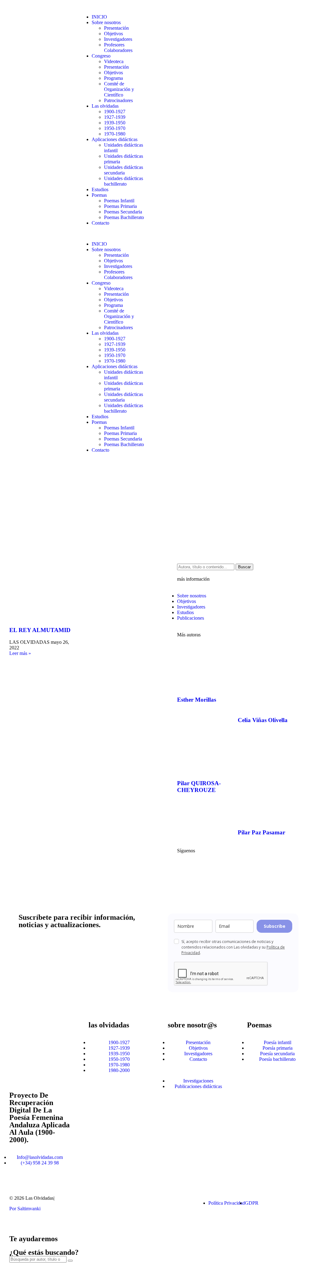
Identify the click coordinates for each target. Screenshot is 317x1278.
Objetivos (113, 33)
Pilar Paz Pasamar (261, 832)
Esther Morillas (196, 699)
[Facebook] (185, 867)
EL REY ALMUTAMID (40, 630)
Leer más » (20, 653)
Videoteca (114, 61)
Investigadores (118, 39)
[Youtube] (201, 867)
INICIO (99, 16)
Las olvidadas (105, 106)
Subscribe (274, 926)
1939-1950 (114, 122)
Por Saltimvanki (25, 1208)
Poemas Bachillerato (124, 217)
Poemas (99, 195)
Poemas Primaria (120, 206)
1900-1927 (114, 111)
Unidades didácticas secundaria (123, 170)
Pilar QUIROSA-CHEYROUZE (199, 786)
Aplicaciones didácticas (114, 139)
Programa (113, 78)
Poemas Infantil (119, 200)
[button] (114, 233)
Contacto (100, 223)
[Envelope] (166, 1203)
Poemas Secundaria (123, 211)
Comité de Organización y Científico (119, 89)
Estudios (100, 189)
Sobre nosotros (106, 22)
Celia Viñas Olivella (263, 720)
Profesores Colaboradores (118, 47)
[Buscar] (70, 1261)
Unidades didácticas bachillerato (123, 181)
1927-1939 (114, 117)
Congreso (101, 55)
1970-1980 (114, 133)
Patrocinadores (118, 100)
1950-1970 (114, 128)
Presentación (116, 28)
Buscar (244, 567)
